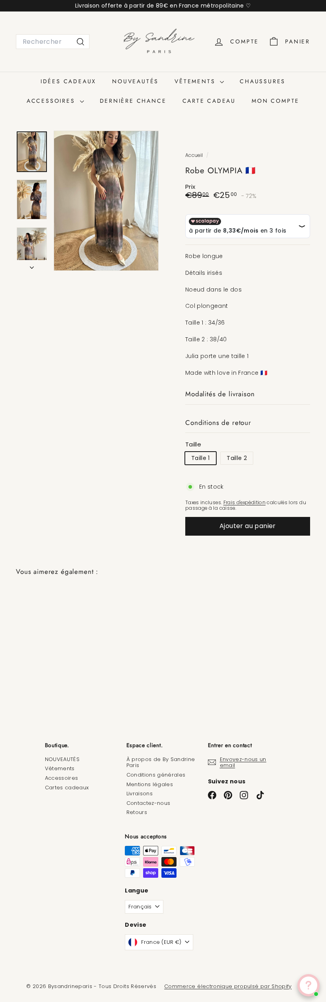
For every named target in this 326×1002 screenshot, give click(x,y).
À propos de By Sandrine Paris (160, 762)
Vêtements (60, 768)
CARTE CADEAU (209, 101)
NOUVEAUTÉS (135, 81)
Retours (136, 812)
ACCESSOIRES (52, 101)
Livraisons (139, 793)
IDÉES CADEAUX (68, 81)
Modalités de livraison (220, 394)
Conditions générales (156, 775)
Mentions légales (149, 784)
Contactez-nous (148, 803)
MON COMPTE (275, 101)
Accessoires (61, 778)
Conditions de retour (218, 422)
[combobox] (52, 41)
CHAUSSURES (262, 81)
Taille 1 (200, 458)
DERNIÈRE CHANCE (133, 101)
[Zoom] (106, 200)
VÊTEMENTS (196, 81)
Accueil (194, 155)
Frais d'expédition (244, 502)
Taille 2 (237, 458)
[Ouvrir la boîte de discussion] (308, 985)
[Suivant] (32, 265)
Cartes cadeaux (67, 787)
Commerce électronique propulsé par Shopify (228, 986)
